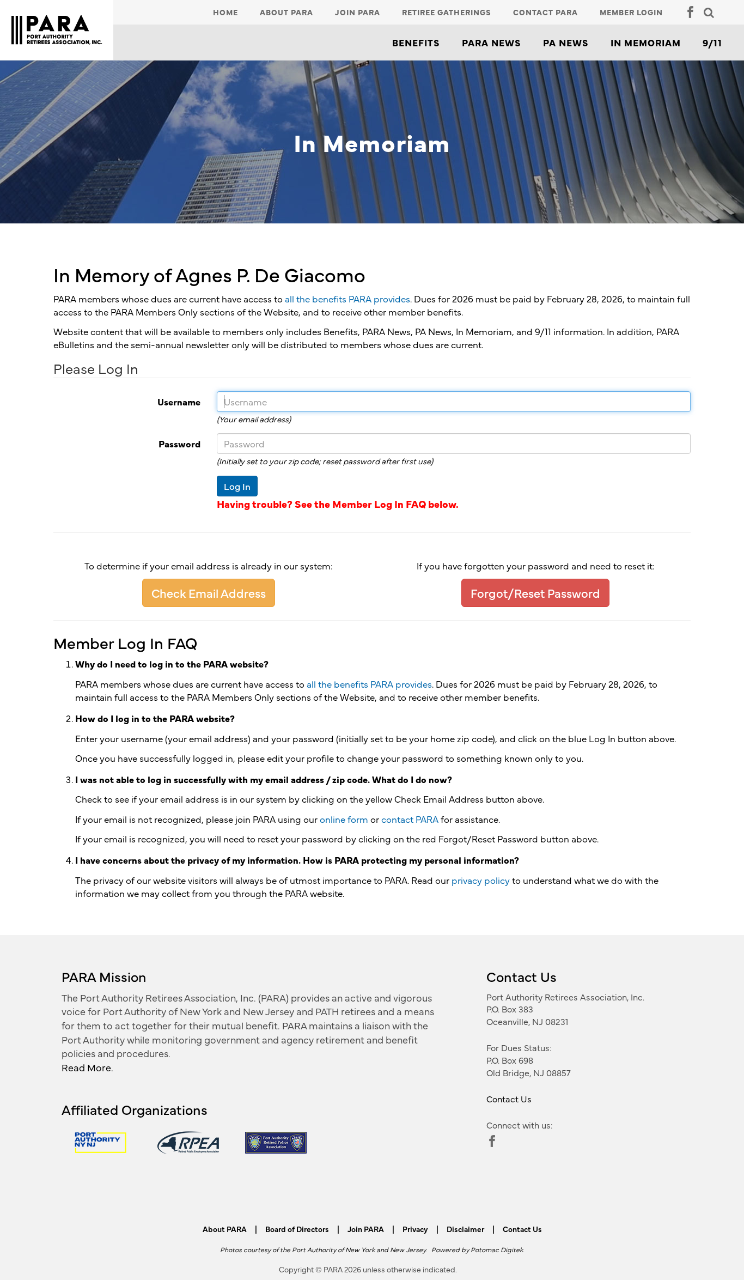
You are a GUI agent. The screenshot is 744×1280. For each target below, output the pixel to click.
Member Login (631, 12)
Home (225, 12)
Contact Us (509, 1099)
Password (122, 443)
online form (344, 819)
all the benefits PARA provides (347, 298)
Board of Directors (297, 1228)
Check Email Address (208, 592)
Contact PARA (545, 12)
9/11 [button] (712, 42)
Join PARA (357, 12)
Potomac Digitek (497, 1249)
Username (122, 401)
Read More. (87, 1067)
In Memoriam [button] (646, 42)
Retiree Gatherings (446, 12)
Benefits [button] (416, 42)
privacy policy (481, 880)
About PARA (286, 12)
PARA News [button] (491, 42)
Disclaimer (465, 1228)
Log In (237, 486)
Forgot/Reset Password (535, 592)
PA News (566, 42)
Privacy (415, 1228)
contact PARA (409, 819)
